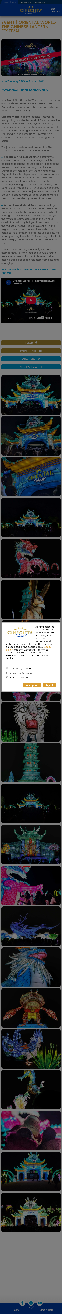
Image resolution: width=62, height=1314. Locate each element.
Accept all (32, 685)
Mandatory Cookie (20, 668)
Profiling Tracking (19, 677)
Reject (49, 685)
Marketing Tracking (21, 673)
